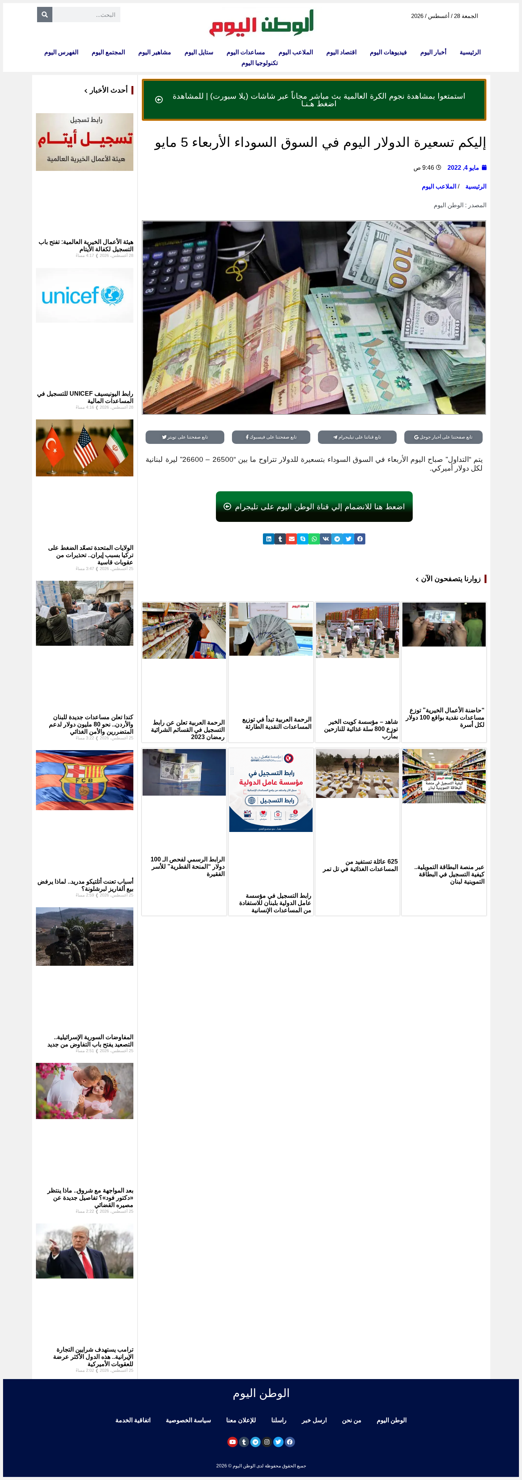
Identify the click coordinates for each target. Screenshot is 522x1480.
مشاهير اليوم (154, 52)
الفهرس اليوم (61, 52)
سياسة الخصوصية (188, 1420)
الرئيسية (470, 52)
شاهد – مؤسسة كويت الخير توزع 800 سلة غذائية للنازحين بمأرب (361, 728)
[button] (360, 538)
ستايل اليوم (199, 52)
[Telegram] (255, 1442)
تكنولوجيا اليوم (260, 63)
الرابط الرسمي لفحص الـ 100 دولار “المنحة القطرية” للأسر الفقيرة (188, 866)
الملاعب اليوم (296, 52)
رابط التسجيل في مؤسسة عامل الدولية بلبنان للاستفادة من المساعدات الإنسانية (275, 902)
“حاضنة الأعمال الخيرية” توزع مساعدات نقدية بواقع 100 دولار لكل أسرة (445, 717)
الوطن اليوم (392, 1420)
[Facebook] (290, 1442)
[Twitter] (278, 1442)
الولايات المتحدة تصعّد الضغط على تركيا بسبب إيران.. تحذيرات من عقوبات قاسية (90, 554)
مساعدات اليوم (246, 52)
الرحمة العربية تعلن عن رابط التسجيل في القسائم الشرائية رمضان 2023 (188, 729)
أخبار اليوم (433, 52)
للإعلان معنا (241, 1420)
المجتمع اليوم (108, 52)
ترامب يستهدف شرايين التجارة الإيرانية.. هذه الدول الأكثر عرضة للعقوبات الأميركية (93, 1356)
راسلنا (279, 1420)
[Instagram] (267, 1442)
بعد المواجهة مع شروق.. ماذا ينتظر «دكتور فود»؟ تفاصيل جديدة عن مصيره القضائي (90, 1197)
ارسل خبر (314, 1420)
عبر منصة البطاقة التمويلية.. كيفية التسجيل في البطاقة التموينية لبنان (449, 874)
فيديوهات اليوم (388, 52)
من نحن (352, 1420)
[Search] (44, 14)
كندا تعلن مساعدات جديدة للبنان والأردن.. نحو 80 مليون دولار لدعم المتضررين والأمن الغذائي (91, 724)
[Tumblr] (244, 1442)
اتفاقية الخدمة (133, 1420)
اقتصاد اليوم (341, 52)
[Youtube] (232, 1442)
